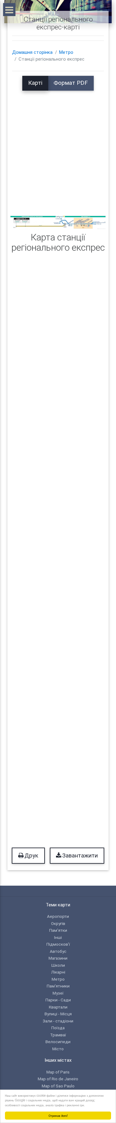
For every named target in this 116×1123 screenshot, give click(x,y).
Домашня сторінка (32, 52)
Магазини (58, 958)
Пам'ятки (58, 930)
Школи (58, 965)
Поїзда (58, 1027)
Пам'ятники (58, 985)
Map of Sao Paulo (58, 1085)
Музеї (58, 993)
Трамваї (58, 1034)
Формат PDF (71, 83)
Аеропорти (58, 916)
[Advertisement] (58, 149)
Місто (58, 1048)
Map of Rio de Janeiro (58, 1078)
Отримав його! (58, 1115)
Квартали (58, 1006)
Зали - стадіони (58, 1020)
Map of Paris (58, 1071)
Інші (58, 937)
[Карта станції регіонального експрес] (58, 222)
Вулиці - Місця (58, 1013)
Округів (58, 923)
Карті (35, 83)
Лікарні (58, 972)
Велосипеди (58, 1041)
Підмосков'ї (58, 944)
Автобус (58, 951)
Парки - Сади (58, 999)
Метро (66, 52)
